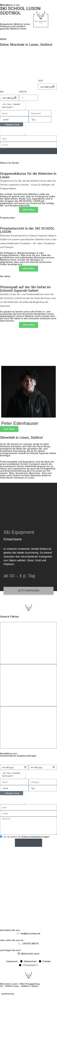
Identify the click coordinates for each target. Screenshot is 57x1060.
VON (40, 80)
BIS (2, 91)
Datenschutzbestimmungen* (36, 836)
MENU (3, 39)
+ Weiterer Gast (11, 124)
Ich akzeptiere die (26, 836)
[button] (3, 539)
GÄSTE (23, 91)
